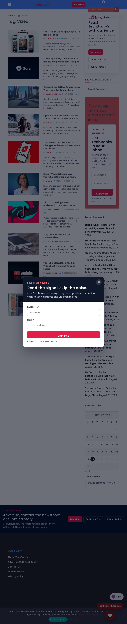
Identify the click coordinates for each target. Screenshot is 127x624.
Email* (30, 319)
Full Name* (33, 307)
